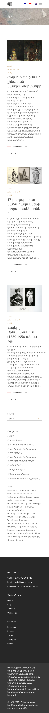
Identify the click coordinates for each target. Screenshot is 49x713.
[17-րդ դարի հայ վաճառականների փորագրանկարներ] (24, 175)
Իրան (10, 507)
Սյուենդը (24, 523)
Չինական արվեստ (17, 474)
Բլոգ (9, 72)
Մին (33, 514)
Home (10, 600)
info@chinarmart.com (22, 582)
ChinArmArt (17, 494)
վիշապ (10, 540)
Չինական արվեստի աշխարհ (22, 478)
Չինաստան (13, 523)
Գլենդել (28, 504)
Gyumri (28, 497)
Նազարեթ (20, 517)
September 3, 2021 (14, 69)
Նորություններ (14, 469)
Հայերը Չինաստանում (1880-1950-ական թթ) (22, 334)
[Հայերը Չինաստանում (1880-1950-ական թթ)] (24, 298)
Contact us (12, 613)
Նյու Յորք (31, 517)
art (28, 490)
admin (9, 66)
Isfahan (10, 500)
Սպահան (34, 523)
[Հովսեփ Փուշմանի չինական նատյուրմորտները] (24, 50)
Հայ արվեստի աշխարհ (19, 444)
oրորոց (23, 500)
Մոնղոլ (10, 517)
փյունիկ (19, 540)
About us (11, 609)
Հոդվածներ (13, 465)
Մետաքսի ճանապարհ (18, 514)
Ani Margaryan (12, 490)
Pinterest (11, 631)
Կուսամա (28, 507)
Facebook (11, 627)
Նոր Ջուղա (12, 520)
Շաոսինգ (23, 520)
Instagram (11, 639)
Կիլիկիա (18, 507)
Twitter (10, 635)
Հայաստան (13, 510)
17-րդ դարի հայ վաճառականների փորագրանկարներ (23, 206)
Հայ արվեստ (14, 440)
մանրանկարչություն (17, 533)
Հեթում (23, 510)
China (9, 494)
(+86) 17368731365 (29, 586)
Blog (9, 604)
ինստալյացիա (29, 527)
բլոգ (19, 527)
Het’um (35, 497)
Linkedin (10, 644)
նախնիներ (34, 533)
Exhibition (21, 497)
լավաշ (10, 530)
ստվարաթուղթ (31, 537)
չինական (18, 537)
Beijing (33, 490)
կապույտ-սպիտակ (25, 530)
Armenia (23, 490)
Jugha (16, 500)
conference (11, 497)
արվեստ (11, 527)
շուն (9, 537)
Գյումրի (37, 504)
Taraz (31, 500)
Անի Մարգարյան (15, 504)
